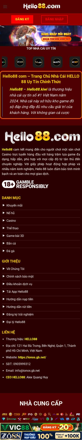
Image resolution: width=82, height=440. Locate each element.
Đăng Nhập (54, 19)
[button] (5, 6)
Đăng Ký (22, 19)
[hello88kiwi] (41, 6)
